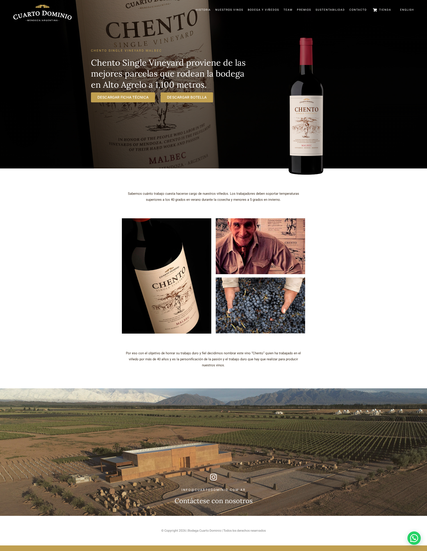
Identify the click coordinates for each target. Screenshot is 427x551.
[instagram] (213, 477)
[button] (414, 538)
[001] (166, 219)
